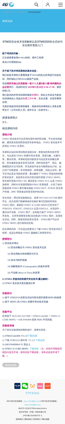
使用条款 (19, 419)
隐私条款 (28, 419)
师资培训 (21, 12)
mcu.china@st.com (32, 401)
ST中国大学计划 (8, 12)
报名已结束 (10, 365)
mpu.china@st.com (32, 405)
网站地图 (45, 419)
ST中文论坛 (32, 393)
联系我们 (37, 419)
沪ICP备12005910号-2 (32, 415)
